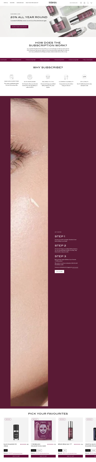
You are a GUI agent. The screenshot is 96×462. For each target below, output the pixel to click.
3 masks (39, 450)
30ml (60, 450)
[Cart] (91, 3)
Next (93, 429)
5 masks (33, 450)
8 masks (88, 450)
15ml (6, 450)
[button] (6, 3)
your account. (75, 267)
